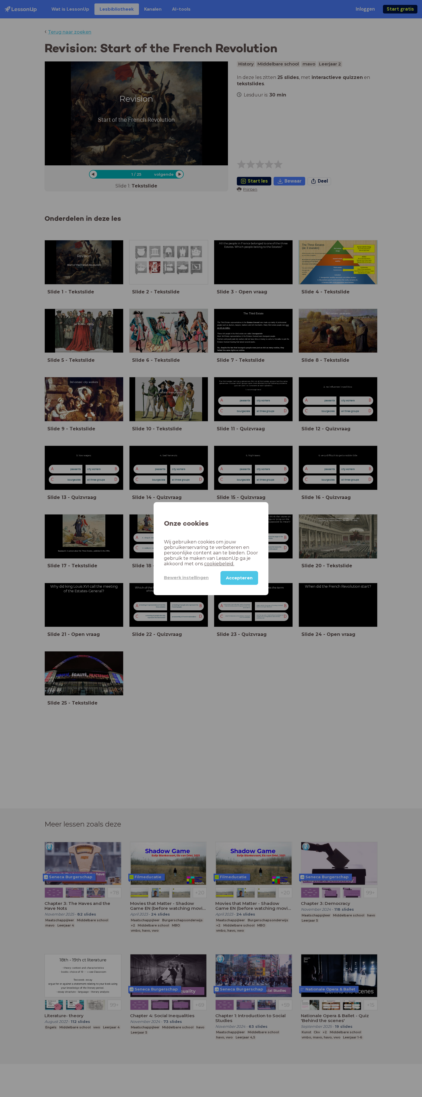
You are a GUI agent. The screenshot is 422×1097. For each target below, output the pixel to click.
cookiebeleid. (219, 563)
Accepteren (239, 577)
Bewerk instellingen (186, 577)
